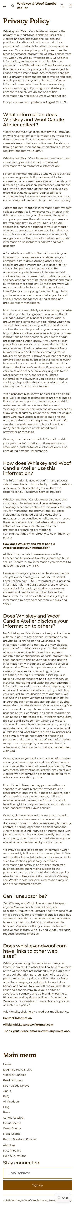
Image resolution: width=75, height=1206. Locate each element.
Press (6, 1112)
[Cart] (70, 6)
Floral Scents (11, 1133)
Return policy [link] (12, 1150)
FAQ (6, 1096)
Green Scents (12, 1128)
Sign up (37, 1185)
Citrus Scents (12, 1123)
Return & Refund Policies (19, 1139)
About (7, 1091)
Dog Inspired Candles (17, 1069)
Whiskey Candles (14, 1075)
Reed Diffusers (13, 1080)
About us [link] (9, 1145)
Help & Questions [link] (14, 1156)
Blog (6, 1107)
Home (7, 1064)
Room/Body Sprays (16, 1085)
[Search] (12, 6)
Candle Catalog (13, 1117)
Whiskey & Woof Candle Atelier (29, 1200)
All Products (11, 1101)
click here (27, 1011)
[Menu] (4, 5)
